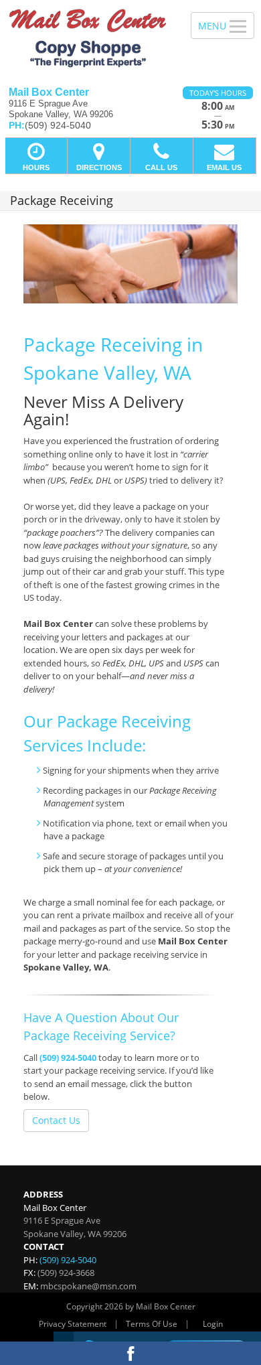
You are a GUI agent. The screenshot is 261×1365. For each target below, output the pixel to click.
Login (213, 1324)
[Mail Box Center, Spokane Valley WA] (88, 38)
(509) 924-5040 (67, 1058)
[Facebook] (130, 1353)
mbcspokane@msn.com (88, 1286)
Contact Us (56, 1120)
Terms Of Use (151, 1324)
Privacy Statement (72, 1324)
